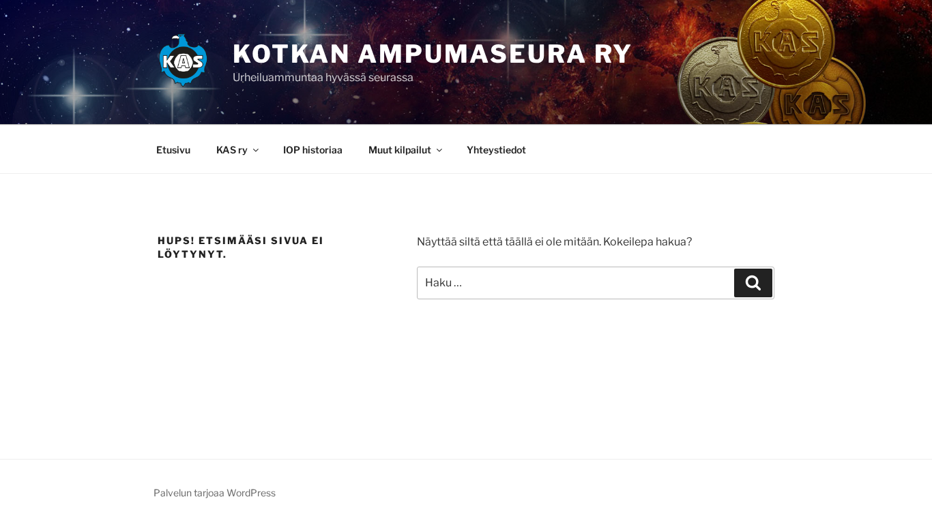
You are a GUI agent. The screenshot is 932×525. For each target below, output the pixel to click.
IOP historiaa (313, 149)
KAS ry (232, 149)
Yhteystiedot (496, 149)
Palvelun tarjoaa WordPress (215, 492)
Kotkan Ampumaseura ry (433, 54)
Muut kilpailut (399, 149)
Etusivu (173, 149)
